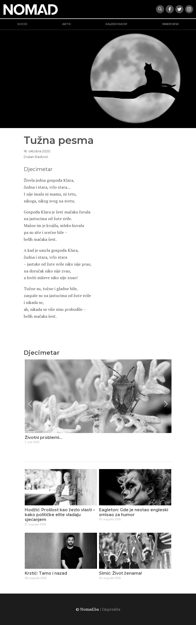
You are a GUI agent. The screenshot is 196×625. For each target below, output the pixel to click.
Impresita (111, 609)
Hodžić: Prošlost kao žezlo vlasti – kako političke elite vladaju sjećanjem (60, 514)
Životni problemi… (43, 437)
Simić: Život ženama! (120, 573)
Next (166, 404)
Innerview (170, 24)
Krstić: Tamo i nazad (46, 573)
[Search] (160, 9)
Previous (30, 404)
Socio (22, 24)
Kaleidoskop (116, 24)
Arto (66, 24)
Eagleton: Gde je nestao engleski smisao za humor (133, 512)
